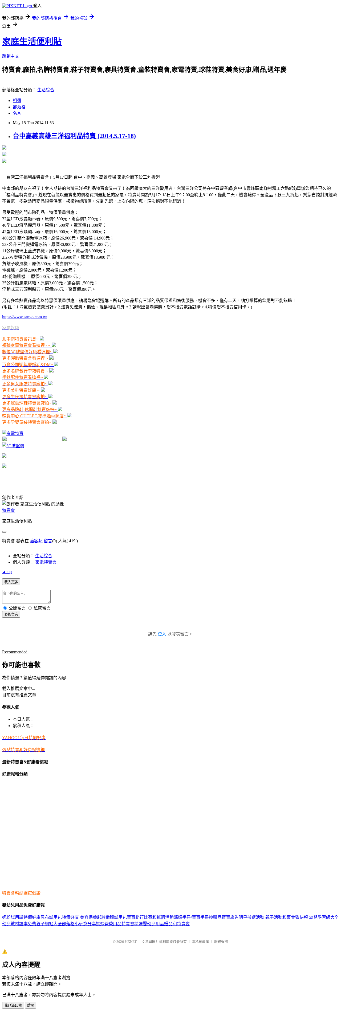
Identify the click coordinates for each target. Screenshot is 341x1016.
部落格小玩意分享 (79, 923)
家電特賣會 (45, 562)
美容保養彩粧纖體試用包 (103, 917)
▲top (7, 571)
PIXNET (131, 942)
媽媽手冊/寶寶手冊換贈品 (198, 917)
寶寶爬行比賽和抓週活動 (150, 917)
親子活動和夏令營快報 (286, 917)
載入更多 (11, 582)
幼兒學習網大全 (324, 917)
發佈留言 (11, 615)
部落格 (19, 107)
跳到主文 (10, 56)
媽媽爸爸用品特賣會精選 (119, 923)
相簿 (17, 100)
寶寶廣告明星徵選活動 (243, 917)
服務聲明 (221, 942)
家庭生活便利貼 (32, 41)
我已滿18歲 (13, 1005)
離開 (30, 1005)
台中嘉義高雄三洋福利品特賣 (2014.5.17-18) (74, 135)
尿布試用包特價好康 (59, 917)
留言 (48, 541)
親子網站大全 (49, 923)
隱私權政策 (200, 942)
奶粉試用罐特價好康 (21, 917)
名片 (17, 113)
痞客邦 (36, 541)
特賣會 (8, 510)
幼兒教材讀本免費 (19, 923)
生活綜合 (45, 90)
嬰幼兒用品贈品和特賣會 (166, 923)
